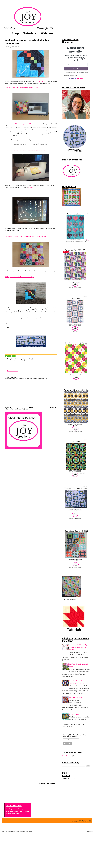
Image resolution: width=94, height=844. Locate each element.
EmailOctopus (80, 78)
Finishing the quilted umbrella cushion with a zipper (19, 277)
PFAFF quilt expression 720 (22, 124)
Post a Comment (12, 371)
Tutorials (29, 33)
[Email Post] (32, 359)
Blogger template (6, 831)
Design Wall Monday (75, 697)
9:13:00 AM (27, 359)
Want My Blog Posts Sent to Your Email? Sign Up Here (74, 735)
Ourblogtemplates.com (25, 831)
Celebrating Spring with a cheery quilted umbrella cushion (21, 87)
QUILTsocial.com (40, 81)
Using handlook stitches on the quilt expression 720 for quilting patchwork (26, 236)
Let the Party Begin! (75, 714)
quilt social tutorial (14, 361)
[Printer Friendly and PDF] (10, 357)
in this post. (31, 187)
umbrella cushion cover (27, 361)
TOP (92, 831)
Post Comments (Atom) (21, 409)
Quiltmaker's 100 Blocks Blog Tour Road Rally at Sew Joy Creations (78, 647)
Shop (15, 33)
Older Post (53, 407)
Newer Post (8, 407)
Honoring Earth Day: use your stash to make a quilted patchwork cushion (26, 150)
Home (31, 407)
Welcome (47, 33)
